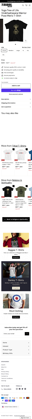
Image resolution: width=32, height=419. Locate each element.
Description (5, 99)
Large (18, 50)
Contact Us (4, 376)
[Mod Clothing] (16, 301)
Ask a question (6, 107)
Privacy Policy (5, 371)
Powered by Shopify (19, 415)
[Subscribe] (27, 333)
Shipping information (8, 103)
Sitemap (3, 380)
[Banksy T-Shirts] (16, 270)
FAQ (2, 369)
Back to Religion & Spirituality (17, 219)
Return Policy (5, 374)
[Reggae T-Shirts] (16, 240)
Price (3, 60)
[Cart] (26, 5)
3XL (3, 55)
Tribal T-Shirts (19, 145)
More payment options (16, 94)
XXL (28, 50)
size (16, 47)
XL (23, 50)
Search (3, 365)
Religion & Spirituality (11, 181)
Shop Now (16, 257)
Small (4, 50)
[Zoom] (25, 40)
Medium (11, 50)
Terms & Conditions (7, 378)
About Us (3, 367)
